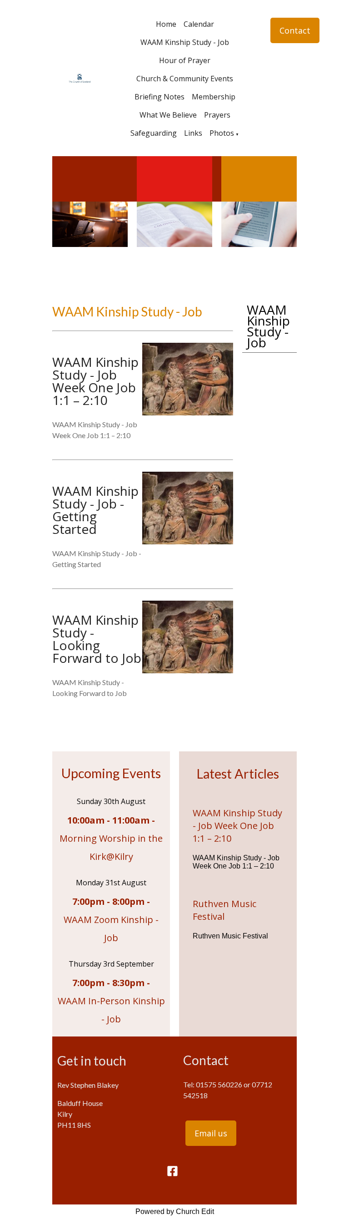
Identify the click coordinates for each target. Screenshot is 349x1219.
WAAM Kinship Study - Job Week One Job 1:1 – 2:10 (95, 381)
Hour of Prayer (184, 60)
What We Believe (168, 115)
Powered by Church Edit (174, 1211)
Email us (210, 1133)
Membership (213, 97)
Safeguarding (153, 133)
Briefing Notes (159, 97)
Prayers (217, 115)
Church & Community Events (184, 79)
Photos (221, 133)
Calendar (199, 24)
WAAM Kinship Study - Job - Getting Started (95, 510)
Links (193, 133)
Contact (294, 30)
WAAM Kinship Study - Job (184, 42)
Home (166, 24)
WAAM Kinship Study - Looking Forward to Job (96, 638)
